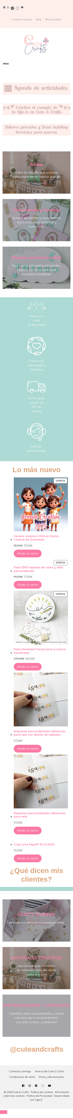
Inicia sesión (54, 19)
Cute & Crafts (21, 1092)
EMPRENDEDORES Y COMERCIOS (36, 1005)
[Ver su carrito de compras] (69, 63)
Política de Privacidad (39, 1095)
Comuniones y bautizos (36, 209)
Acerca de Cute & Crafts (49, 1071)
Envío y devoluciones (51, 1076)
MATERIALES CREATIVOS (36, 957)
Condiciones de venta (22, 1076)
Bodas (36, 164)
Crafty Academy (36, 914)
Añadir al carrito (27, 553)
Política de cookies (42, 1092)
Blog (38, 19)
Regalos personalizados (36, 257)
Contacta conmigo (22, 19)
